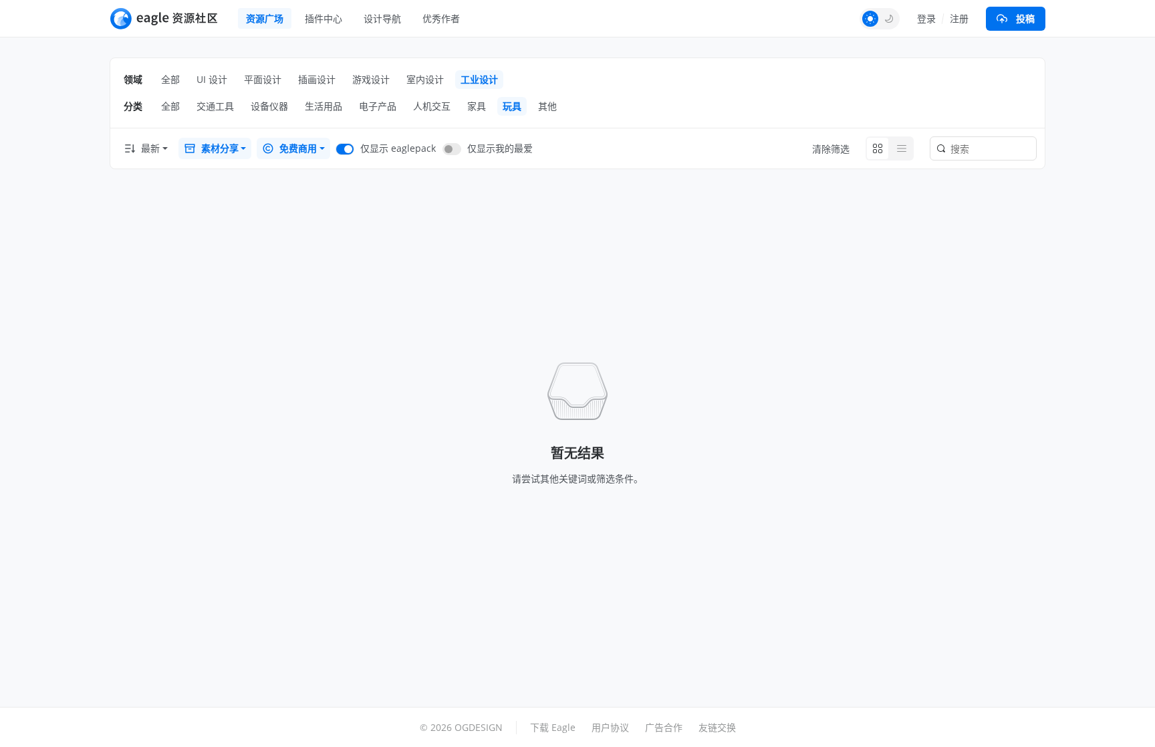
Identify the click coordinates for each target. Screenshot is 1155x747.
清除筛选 (831, 148)
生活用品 (323, 106)
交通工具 (215, 106)
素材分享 (220, 148)
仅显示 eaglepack (398, 148)
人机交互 (432, 106)
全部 (170, 79)
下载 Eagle (552, 727)
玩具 (512, 106)
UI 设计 (212, 79)
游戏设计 (371, 79)
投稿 (1025, 18)
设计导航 (382, 18)
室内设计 (425, 79)
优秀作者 (441, 18)
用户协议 (610, 727)
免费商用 (298, 148)
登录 (926, 18)
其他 (547, 106)
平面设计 (262, 79)
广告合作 (663, 727)
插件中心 (323, 18)
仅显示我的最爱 (500, 148)
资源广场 (264, 18)
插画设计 (317, 79)
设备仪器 (269, 106)
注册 (959, 18)
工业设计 (479, 79)
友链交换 (717, 727)
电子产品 (377, 106)
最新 (150, 148)
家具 (476, 106)
